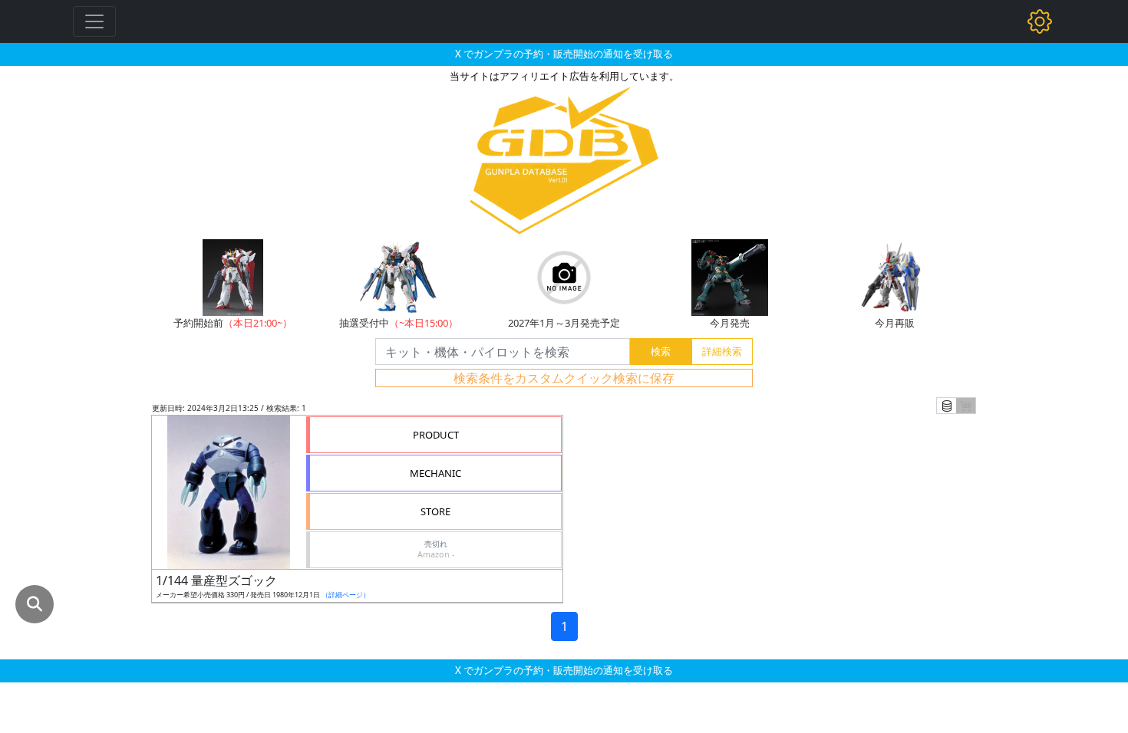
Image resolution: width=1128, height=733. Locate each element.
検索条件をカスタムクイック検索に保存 (564, 378)
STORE (435, 511)
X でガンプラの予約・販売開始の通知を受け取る (564, 54)
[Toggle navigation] (94, 21)
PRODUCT (436, 435)
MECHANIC (435, 473)
